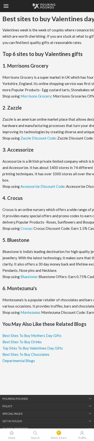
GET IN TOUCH (12, 421)
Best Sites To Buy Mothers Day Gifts (31, 335)
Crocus (26, 228)
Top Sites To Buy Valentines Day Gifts (32, 348)
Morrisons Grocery (35, 96)
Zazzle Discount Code (38, 138)
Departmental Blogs (18, 360)
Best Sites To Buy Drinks (22, 342)
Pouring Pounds (15, 398)
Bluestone (28, 276)
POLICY (7, 406)
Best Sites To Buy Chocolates (25, 354)
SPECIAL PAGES (12, 413)
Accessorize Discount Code (42, 186)
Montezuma (30, 312)
